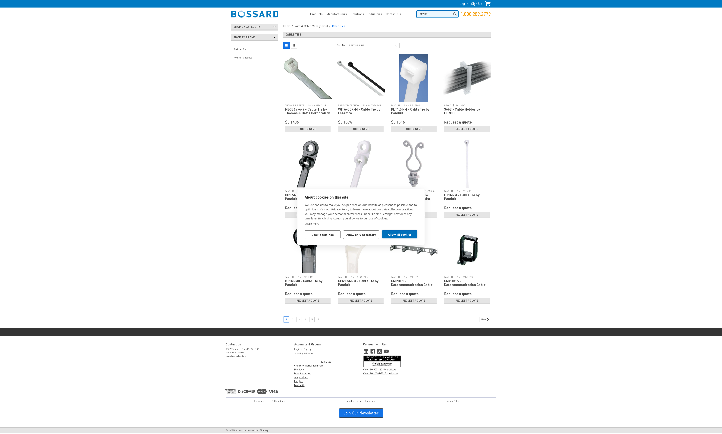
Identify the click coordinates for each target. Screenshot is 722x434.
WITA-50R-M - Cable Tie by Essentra (359, 111)
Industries (375, 14)
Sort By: (341, 45)
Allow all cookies (399, 234)
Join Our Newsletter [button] (361, 412)
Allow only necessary (361, 235)
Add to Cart (308, 129)
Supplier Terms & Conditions (361, 401)
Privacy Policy (453, 401)
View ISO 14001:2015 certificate (380, 373)
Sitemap (264, 430)
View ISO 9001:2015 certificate (379, 369)
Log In (464, 4)
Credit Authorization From (308, 365)
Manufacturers (336, 14)
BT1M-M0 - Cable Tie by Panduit (304, 283)
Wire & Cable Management (311, 26)
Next (484, 319)
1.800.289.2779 (475, 14)
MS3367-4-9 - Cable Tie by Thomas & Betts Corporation (307, 111)
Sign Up (476, 4)
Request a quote (467, 129)
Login (297, 349)
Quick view (307, 95)
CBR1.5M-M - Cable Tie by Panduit (358, 283)
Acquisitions (301, 377)
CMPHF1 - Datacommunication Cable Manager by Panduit (412, 285)
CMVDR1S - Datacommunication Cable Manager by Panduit (465, 285)
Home (286, 26)
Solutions (357, 14)
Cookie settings (323, 235)
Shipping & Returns (304, 353)
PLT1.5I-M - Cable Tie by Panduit (410, 111)
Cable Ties (338, 26)
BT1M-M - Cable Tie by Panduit (462, 197)
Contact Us (393, 14)
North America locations (236, 356)
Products (316, 14)
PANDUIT (395, 105)
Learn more (312, 223)
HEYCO (447, 105)
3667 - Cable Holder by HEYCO (462, 111)
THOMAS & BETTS (294, 105)
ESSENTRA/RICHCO (348, 105)
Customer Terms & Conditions (269, 401)
